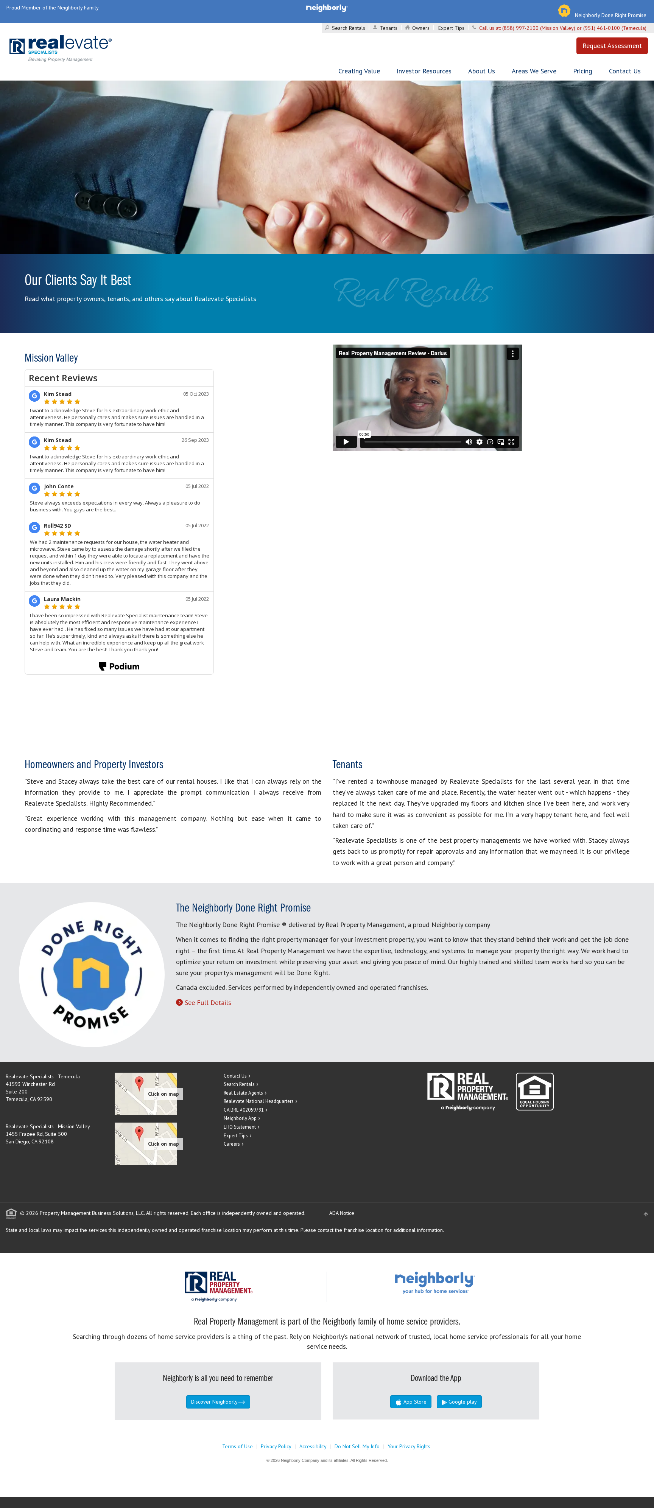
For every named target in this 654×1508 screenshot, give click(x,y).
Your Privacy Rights (409, 1446)
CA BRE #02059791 (244, 1110)
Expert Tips (451, 28)
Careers (232, 1144)
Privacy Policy (276, 1446)
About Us (481, 71)
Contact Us (625, 71)
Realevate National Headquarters (259, 1101)
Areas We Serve (534, 71)
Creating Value (359, 71)
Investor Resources (424, 71)
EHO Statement (240, 1127)
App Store (414, 1401)
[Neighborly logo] (327, 7)
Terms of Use (237, 1446)
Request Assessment (612, 45)
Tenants (388, 28)
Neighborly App (240, 1118)
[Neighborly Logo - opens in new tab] (457, 1282)
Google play (462, 1401)
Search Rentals (348, 28)
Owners (421, 28)
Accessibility (313, 1446)
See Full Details (208, 1002)
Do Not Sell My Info (357, 1446)
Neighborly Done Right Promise (610, 15)
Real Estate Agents (243, 1093)
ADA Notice (341, 1213)
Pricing (582, 71)
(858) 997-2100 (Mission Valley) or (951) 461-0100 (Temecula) (574, 28)
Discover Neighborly (214, 1401)
